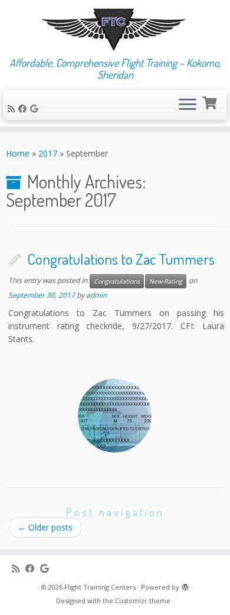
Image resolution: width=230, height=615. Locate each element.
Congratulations (117, 281)
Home (17, 153)
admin (96, 295)
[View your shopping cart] (210, 101)
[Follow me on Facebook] (24, 108)
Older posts (45, 527)
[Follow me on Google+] (35, 108)
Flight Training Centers (100, 587)
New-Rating (165, 281)
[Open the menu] (187, 105)
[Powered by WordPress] (185, 585)
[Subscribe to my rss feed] (13, 108)
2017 (47, 153)
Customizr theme (142, 600)
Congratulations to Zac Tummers (121, 258)
